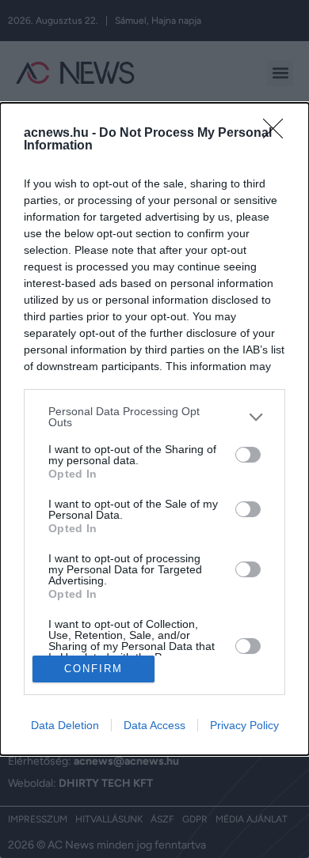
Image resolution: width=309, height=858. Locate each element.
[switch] (248, 455)
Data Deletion (65, 725)
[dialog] (154, 429)
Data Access (154, 725)
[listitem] (154, 417)
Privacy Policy (244, 725)
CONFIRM (93, 669)
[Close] (278, 134)
